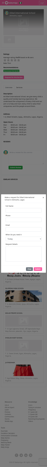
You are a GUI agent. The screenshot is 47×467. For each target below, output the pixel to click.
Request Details (12, 244)
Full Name (9, 206)
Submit (38, 269)
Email (8, 225)
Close (29, 269)
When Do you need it (14, 235)
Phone (8, 215)
